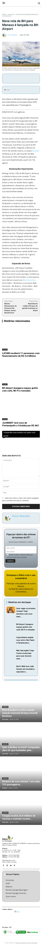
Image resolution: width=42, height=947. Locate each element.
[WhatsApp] (29, 78)
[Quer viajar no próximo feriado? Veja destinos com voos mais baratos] (11, 610)
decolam (35, 151)
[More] (34, 78)
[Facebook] (14, 78)
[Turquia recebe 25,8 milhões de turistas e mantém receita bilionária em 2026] (21, 808)
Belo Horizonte (29, 280)
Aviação (11, 14)
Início (4, 14)
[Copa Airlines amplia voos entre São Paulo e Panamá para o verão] (11, 639)
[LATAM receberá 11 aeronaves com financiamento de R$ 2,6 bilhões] (21, 338)
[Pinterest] (24, 78)
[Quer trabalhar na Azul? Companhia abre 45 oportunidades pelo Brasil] (21, 739)
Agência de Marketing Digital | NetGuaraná (26, 942)
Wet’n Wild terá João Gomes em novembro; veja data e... (25, 669)
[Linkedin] (10, 865)
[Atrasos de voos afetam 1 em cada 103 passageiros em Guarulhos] (21, 774)
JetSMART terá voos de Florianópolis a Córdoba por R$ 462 (20, 424)
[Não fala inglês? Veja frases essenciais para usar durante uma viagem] (11, 652)
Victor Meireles (12, 35)
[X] (19, 78)
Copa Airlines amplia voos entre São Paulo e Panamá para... (25, 640)
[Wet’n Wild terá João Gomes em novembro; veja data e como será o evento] (11, 667)
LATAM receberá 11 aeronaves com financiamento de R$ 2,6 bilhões (21, 354)
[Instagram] (7, 865)
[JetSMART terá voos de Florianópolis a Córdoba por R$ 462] (21, 407)
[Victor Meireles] (4, 35)
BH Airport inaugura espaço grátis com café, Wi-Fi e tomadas (20, 389)
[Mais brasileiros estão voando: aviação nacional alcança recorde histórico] (21, 705)
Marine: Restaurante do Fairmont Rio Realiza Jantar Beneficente (10, 308)
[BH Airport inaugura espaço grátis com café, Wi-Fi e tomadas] (21, 372)
